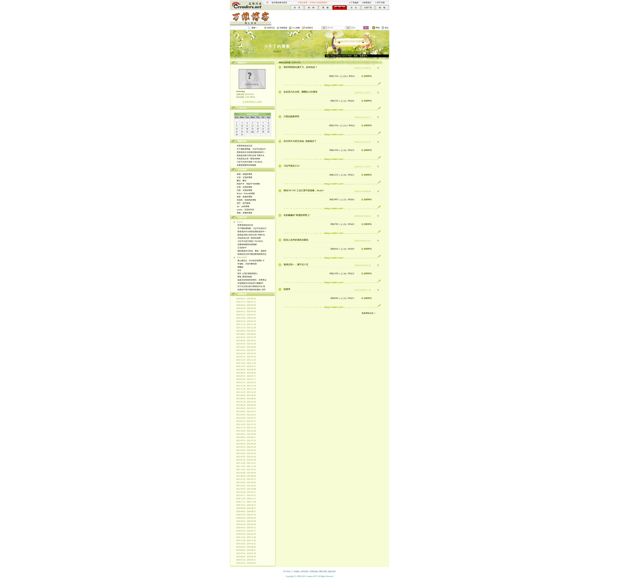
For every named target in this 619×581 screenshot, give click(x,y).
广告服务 (355, 2)
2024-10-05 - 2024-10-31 (246, 366)
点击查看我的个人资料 (252, 102)
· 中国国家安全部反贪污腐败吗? (249, 283)
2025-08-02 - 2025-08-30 (246, 334)
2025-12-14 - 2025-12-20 (246, 324)
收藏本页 (363, 56)
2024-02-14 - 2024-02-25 (246, 382)
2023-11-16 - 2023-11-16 (246, 389)
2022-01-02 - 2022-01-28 (246, 460)
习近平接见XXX (292, 166)
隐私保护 (332, 571)
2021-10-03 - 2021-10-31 (246, 469)
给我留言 (309, 28)
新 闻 (311, 7)
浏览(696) (334, 298)
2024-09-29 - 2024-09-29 (246, 369)
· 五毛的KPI (241, 248)
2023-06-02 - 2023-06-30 (246, 405)
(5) (345, 199)
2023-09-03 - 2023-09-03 (246, 395)
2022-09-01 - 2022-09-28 (246, 434)
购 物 (382, 7)
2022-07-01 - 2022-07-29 (246, 440)
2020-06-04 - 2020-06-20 (246, 518)
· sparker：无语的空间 (245, 210)
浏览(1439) (333, 273)
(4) (345, 249)
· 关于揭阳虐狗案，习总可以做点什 (251, 149)
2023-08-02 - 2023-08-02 (246, 398)
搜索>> (254, 28)
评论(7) (351, 298)
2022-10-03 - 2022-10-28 (246, 431)
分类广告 (368, 7)
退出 (387, 28)
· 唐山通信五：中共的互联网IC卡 (250, 260)
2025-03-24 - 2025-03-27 (246, 350)
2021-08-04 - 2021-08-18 (246, 476)
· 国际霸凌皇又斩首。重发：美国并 (251, 251)
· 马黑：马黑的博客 (244, 190)
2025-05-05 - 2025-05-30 (246, 344)
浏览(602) (334, 249)
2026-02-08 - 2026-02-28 (246, 318)
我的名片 (242, 62)
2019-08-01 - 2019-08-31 (246, 550)
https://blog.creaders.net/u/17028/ (339, 56)
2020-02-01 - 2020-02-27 (246, 531)
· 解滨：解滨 (241, 180)
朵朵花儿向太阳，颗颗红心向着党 (300, 92)
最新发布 (242, 141)
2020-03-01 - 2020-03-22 (246, 527)
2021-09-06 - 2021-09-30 (246, 473)
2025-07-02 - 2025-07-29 (246, 337)
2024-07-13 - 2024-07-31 (246, 376)
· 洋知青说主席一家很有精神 (248, 159)
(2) (345, 101)
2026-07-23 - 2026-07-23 (246, 302)
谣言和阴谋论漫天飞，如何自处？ (300, 67)
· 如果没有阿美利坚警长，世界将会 (251, 280)
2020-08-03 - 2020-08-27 (246, 511)
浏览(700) (334, 224)
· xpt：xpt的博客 (242, 206)
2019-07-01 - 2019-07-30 (246, 553)
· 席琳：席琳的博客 (244, 213)
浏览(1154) (333, 76)
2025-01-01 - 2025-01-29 (246, 357)
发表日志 (271, 28)
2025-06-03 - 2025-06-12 (246, 340)
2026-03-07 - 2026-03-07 (246, 315)
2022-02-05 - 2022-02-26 (246, 457)
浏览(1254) (333, 125)
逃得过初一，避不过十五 (296, 264)
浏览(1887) (333, 199)
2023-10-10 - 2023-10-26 (246, 392)
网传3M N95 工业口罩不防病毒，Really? (304, 190)
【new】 (239, 222)
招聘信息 (314, 571)
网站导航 (323, 571)
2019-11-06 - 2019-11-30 (246, 540)
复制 (356, 56)
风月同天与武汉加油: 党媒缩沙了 (300, 141)
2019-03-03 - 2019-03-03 (246, 563)
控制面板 (283, 28)
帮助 (378, 28)
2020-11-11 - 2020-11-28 (246, 502)
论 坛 (354, 7)
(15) (345, 125)
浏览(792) (334, 101)
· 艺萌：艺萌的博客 (244, 187)
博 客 (339, 7)
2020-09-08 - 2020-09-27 (246, 508)
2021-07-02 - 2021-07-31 (246, 479)
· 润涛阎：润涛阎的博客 (246, 200)
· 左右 (238, 270)
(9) (345, 224)
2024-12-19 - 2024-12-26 (246, 360)
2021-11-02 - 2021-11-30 (246, 466)
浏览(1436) (333, 150)
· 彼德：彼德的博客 (244, 174)
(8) (345, 273)
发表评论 (368, 76)
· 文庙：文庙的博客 (244, 177)
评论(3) (351, 150)
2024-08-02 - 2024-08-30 (246, 373)
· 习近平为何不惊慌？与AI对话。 (250, 162)
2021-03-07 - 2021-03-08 (246, 489)
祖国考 (287, 289)
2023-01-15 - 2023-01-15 (246, 421)
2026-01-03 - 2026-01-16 (246, 321)
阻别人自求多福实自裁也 (296, 240)
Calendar (242, 108)
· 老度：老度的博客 (244, 197)
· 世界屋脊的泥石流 (244, 146)
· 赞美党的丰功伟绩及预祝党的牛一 (251, 152)
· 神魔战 (239, 267)
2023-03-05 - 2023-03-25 (246, 415)
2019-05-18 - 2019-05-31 (246, 560)
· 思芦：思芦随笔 (243, 203)
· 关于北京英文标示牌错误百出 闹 (250, 286)
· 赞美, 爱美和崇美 (244, 277)
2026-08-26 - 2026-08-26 (246, 299)
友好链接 (242, 169)
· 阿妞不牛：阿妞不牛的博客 (248, 184)
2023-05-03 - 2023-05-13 (246, 408)
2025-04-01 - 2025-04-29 (246, 347)
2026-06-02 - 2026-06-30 (246, 305)
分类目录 (242, 217)
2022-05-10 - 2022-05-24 (246, 447)
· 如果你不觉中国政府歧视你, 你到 (250, 289)
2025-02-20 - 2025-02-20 (246, 353)
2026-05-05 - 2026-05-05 (246, 308)
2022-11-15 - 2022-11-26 (246, 428)
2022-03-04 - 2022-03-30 (246, 453)
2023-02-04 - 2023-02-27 (246, 418)
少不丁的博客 (277, 46)
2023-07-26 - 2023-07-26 (246, 402)
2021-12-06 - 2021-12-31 (246, 463)
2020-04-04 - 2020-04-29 (246, 524)
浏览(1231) (333, 175)
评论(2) (352, 125)
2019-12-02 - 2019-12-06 (246, 537)
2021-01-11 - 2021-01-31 (246, 495)
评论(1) (352, 76)
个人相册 (296, 28)
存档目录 (242, 294)
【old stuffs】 (241, 257)
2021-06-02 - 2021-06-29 (246, 482)
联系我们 (367, 2)
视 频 (325, 7)
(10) (345, 76)
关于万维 (381, 2)
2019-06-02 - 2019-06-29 (246, 557)
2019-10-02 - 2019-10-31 (246, 544)
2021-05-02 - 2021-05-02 (246, 486)
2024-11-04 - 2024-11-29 (246, 363)
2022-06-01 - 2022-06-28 (246, 444)
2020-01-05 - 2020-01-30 (246, 534)
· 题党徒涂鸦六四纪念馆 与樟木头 (250, 155)
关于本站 (287, 571)
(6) (345, 150)
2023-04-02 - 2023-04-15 (246, 411)
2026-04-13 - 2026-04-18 (246, 311)
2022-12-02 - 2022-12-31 (246, 424)
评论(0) (351, 101)
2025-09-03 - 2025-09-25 (246, 331)
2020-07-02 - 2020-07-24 (246, 515)
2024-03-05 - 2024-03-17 (246, 379)
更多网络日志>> (369, 313)
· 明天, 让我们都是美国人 (247, 273)
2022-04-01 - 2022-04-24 (246, 450)
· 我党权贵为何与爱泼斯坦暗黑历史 (251, 254)
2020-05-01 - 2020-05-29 (246, 521)
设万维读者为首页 (279, 2)
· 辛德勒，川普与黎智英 (246, 264)
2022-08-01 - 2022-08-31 (246, 437)
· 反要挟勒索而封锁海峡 (246, 165)
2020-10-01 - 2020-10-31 (246, 505)
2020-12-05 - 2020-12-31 (246, 498)
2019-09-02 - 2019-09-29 (246, 547)
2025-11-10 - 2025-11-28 (246, 328)
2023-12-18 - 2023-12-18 (246, 386)
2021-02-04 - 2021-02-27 (246, 492)
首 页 (297, 7)
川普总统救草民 (291, 116)
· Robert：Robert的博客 (245, 193)
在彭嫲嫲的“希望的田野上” (297, 215)
